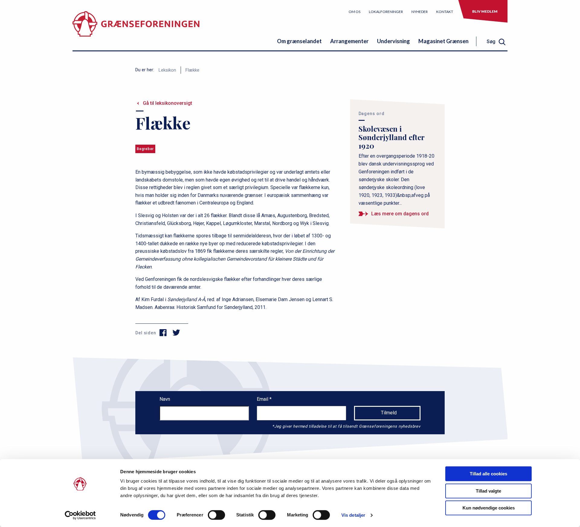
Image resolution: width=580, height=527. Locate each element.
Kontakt (444, 11)
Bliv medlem (485, 11)
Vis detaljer (353, 515)
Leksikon (167, 70)
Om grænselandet (299, 41)
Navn (165, 399)
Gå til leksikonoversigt (167, 103)
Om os (354, 11)
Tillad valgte (488, 490)
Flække (192, 70)
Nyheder (419, 11)
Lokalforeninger (386, 11)
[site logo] (135, 28)
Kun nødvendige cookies (488, 507)
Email (263, 399)
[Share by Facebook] (163, 333)
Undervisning (393, 41)
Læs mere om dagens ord (400, 214)
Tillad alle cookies (488, 473)
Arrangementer (349, 41)
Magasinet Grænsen (443, 41)
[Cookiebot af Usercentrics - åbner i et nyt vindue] (80, 515)
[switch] (216, 515)
